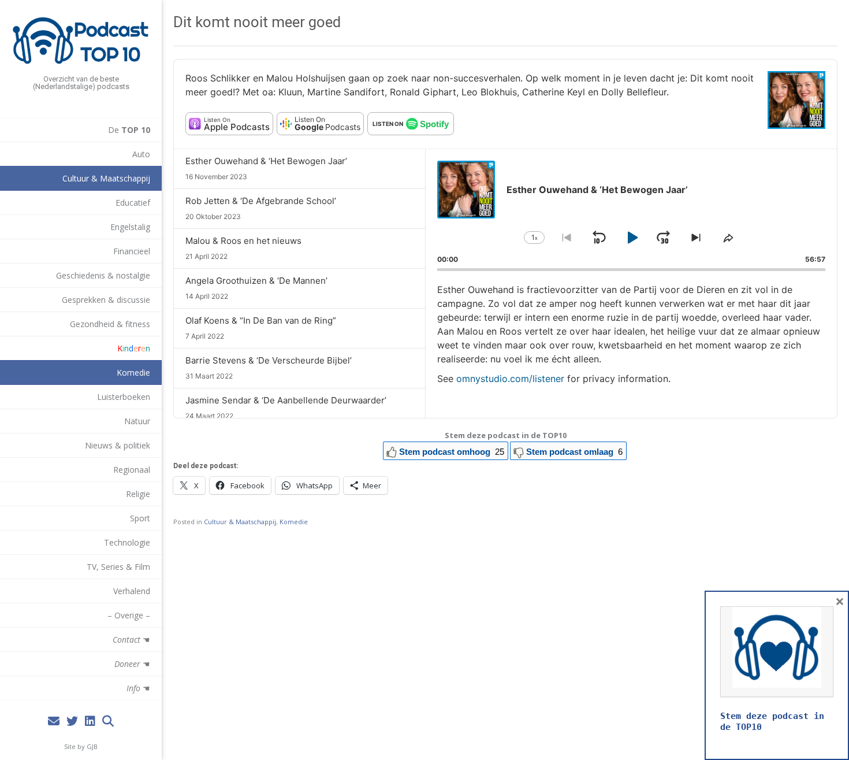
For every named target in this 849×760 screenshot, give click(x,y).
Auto (141, 154)
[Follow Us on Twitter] (72, 721)
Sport (140, 518)
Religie (138, 493)
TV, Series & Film (118, 566)
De (129, 129)
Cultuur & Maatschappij (106, 178)
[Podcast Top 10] (81, 40)
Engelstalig (130, 226)
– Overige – (128, 615)
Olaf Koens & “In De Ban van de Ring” (260, 320)
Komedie (133, 372)
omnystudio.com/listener (510, 378)
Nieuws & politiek (117, 445)
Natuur (137, 421)
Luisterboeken (123, 396)
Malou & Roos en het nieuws (243, 240)
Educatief (133, 202)
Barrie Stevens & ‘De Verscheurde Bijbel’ (268, 360)
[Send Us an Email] (53, 721)
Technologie (127, 542)
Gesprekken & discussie (106, 299)
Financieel (131, 251)
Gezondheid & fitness (110, 323)
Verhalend (131, 590)
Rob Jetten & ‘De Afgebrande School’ (260, 200)
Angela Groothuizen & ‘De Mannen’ (256, 280)
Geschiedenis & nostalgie (103, 275)
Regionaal (131, 469)
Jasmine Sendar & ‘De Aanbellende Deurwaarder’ (285, 400)
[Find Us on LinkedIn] (90, 721)
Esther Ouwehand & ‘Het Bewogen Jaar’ (266, 160)
